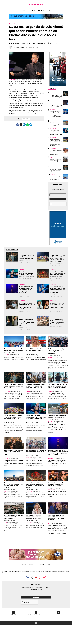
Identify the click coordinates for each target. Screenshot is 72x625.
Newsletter (41, 10)
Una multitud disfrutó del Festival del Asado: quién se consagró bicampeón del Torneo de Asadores (57, 322)
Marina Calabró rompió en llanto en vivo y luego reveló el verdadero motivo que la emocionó (35, 350)
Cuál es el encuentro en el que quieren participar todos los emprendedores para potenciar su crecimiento (57, 351)
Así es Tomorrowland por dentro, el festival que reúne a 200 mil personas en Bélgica (13, 517)
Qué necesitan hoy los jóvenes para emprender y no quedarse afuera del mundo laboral (36, 451)
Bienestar (28, 457)
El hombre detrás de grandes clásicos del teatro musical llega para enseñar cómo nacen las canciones (57, 517)
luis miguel (26, 118)
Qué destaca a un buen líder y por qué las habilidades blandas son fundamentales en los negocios (57, 386)
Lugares (6, 354)
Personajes (29, 355)
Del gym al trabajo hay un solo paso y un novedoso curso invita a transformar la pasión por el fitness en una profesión (26, 322)
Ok (36, 622)
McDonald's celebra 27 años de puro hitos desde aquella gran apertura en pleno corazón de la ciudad (58, 274)
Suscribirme (58, 199)
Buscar (48, 10)
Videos (33, 10)
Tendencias (12, 23)
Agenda (28, 391)
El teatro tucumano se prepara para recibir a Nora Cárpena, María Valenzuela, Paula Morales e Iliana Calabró (13, 452)
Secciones (25, 10)
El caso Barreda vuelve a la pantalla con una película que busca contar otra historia (27, 257)
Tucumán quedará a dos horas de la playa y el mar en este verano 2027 (14, 349)
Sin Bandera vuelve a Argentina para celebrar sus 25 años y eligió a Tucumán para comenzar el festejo (56, 95)
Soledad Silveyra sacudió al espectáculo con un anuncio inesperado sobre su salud (34, 517)
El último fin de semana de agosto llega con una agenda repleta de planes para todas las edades (35, 386)
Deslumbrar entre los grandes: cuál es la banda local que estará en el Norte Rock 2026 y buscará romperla (13, 485)
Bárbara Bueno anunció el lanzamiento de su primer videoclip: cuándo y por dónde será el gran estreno (26, 274)
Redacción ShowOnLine (19, 47)
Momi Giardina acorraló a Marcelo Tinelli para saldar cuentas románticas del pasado (57, 484)
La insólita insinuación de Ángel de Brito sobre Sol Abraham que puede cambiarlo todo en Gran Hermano (57, 306)
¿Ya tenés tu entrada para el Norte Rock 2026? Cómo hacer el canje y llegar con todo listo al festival (56, 104)
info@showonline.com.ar (58, 614)
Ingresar (41, 564)
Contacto (24, 564)
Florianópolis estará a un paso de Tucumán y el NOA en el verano (57, 416)
